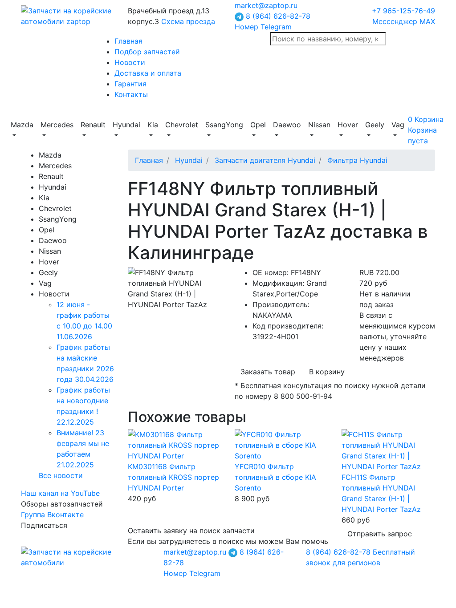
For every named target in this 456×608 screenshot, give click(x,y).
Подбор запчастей (147, 51)
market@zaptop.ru (266, 5)
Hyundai (189, 160)
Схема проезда (188, 21)
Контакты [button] (131, 94)
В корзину (327, 371)
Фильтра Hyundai (357, 160)
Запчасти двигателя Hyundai (265, 160)
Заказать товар (267, 371)
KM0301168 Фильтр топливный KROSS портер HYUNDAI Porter (173, 477)
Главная (128, 40)
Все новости (61, 475)
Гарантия (130, 83)
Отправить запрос (379, 533)
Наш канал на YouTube (60, 493)
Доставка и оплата (147, 73)
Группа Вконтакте (52, 514)
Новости (129, 62)
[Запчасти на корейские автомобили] (67, 15)
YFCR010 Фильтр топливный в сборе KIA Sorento (275, 477)
